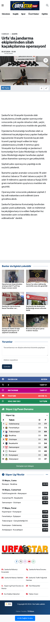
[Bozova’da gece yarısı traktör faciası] (37, 321)
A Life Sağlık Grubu (25, 618)
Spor (23, 14)
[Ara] (47, 5)
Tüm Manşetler (34, 586)
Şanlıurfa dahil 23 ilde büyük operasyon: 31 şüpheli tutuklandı (11, 330)
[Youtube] (29, 561)
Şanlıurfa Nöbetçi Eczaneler (10, 571)
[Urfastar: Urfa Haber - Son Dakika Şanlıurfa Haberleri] (24, 5)
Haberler (5, 34)
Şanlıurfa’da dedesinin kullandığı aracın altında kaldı (36, 308)
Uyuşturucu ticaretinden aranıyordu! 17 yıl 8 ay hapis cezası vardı (12, 286)
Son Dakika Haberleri (12, 594)
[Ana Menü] (3, 6)
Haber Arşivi (33, 594)
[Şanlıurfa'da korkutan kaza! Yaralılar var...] (13, 298)
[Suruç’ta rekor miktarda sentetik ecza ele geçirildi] (37, 276)
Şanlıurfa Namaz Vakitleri (14, 578)
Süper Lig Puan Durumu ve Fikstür (13, 587)
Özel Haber (33, 14)
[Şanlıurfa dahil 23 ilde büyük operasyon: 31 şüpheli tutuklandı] (13, 321)
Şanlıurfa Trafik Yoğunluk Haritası (36, 579)
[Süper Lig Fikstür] (47, 475)
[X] (21, 561)
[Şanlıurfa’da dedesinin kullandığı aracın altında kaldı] (37, 298)
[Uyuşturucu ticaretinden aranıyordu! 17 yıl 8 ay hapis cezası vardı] (13, 276)
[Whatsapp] (33, 561)
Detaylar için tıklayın (25, 466)
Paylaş (7, 88)
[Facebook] (17, 561)
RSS (9, 604)
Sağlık (15, 14)
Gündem (6, 14)
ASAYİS (14, 34)
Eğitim (45, 14)
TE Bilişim (30, 611)
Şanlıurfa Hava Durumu (37, 569)
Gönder (7, 367)
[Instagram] (25, 561)
